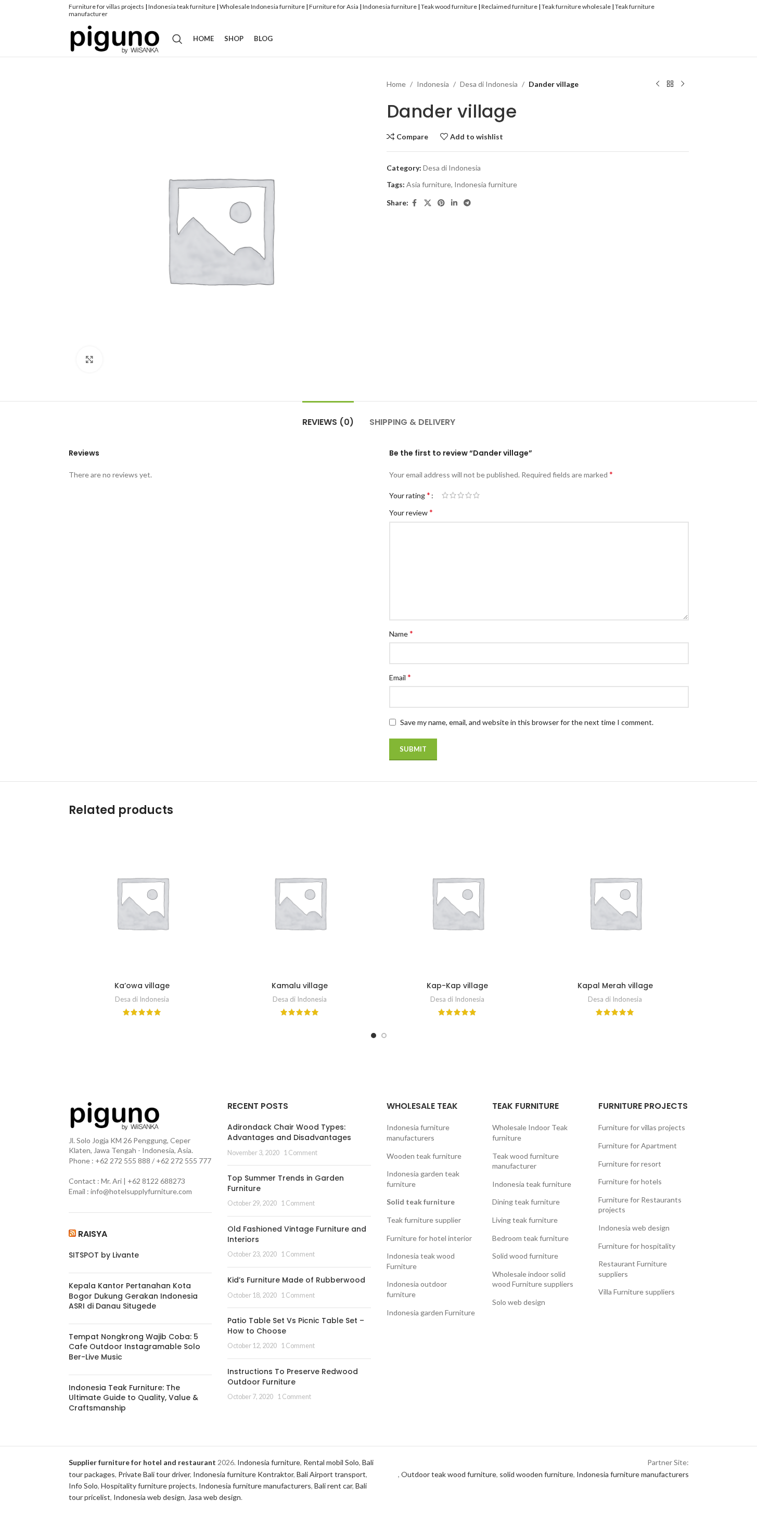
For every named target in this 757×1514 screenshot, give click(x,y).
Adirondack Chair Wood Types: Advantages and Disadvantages (289, 1132)
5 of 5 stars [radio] (476, 495)
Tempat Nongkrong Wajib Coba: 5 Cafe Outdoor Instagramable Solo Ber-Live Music (134, 1347)
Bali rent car (333, 1485)
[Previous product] (657, 84)
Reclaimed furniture (509, 6)
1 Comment (300, 1153)
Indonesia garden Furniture (431, 1312)
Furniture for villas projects (106, 6)
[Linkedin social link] (454, 203)
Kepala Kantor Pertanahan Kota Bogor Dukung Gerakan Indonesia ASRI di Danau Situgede (133, 1296)
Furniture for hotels (630, 1181)
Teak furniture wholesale (576, 6)
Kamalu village (300, 985)
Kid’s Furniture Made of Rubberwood (296, 1280)
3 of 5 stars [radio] (461, 495)
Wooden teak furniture (424, 1155)
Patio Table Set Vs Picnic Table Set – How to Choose (295, 1325)
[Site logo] (115, 37)
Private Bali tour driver (154, 1474)
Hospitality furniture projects (148, 1485)
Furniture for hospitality (636, 1245)
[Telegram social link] (467, 203)
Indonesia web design (634, 1227)
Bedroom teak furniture (530, 1238)
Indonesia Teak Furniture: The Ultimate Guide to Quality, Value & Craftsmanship (133, 1398)
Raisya (92, 1234)
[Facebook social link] (414, 203)
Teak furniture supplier (424, 1219)
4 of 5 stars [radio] (468, 495)
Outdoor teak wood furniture (448, 1474)
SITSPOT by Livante (104, 1255)
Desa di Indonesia (489, 84)
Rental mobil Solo (331, 1462)
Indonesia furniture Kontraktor (243, 1474)
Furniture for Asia (333, 6)
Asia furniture (428, 184)
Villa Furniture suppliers (636, 1291)
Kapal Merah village (615, 985)
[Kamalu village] (300, 902)
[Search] (177, 39)
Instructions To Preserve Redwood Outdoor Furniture (292, 1376)
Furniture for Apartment (637, 1145)
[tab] (328, 417)
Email (400, 677)
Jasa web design (214, 1497)
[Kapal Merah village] (615, 902)
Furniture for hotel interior (429, 1238)
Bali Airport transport (331, 1474)
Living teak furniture (525, 1219)
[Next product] (682, 84)
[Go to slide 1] (373, 1035)
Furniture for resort (629, 1163)
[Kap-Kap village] (457, 902)
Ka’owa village (142, 985)
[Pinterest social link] (441, 203)
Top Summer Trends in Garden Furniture (285, 1183)
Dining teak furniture (526, 1201)
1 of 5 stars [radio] (445, 495)
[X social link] (427, 203)
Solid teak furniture (421, 1201)
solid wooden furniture (536, 1474)
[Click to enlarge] (89, 359)
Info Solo (83, 1485)
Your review (411, 512)
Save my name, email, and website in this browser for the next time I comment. (526, 722)
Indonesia (433, 84)
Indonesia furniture (390, 6)
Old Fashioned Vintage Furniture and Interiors (296, 1234)
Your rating (409, 495)
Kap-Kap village (457, 985)
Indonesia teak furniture (181, 6)
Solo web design (518, 1302)
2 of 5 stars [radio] (453, 495)
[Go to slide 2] (384, 1035)
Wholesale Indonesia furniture (262, 6)
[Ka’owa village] (142, 902)
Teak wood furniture (449, 6)
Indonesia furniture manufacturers (255, 1485)
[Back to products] (670, 84)
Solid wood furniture (525, 1255)
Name (401, 633)
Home (396, 84)
